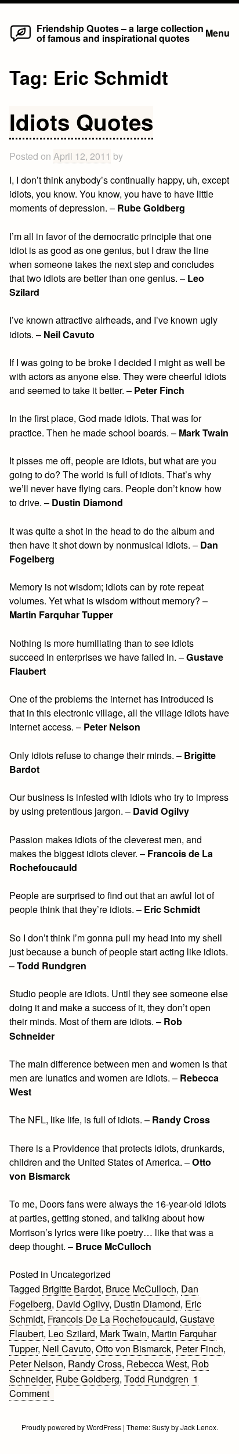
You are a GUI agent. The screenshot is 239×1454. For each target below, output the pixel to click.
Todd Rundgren (156, 1378)
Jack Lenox (198, 1427)
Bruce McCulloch (141, 1288)
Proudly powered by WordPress (72, 1427)
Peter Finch (199, 1348)
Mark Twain (123, 1333)
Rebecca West (156, 1363)
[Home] (20, 41)
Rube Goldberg (87, 1378)
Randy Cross (95, 1363)
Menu (217, 33)
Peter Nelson (36, 1363)
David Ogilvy (82, 1303)
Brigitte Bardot (71, 1288)
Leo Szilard (71, 1333)
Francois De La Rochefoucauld (111, 1319)
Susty (160, 1427)
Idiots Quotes (81, 122)
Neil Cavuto (66, 1348)
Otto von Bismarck (133, 1348)
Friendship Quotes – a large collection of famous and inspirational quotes (120, 33)
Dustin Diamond (147, 1303)
